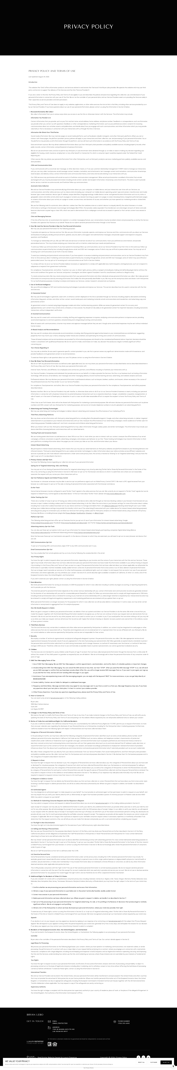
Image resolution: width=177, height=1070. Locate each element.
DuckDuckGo (81, 513)
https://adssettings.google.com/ (42, 523)
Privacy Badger (71, 513)
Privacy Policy (121, 1057)
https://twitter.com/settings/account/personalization (114, 523)
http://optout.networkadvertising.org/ (86, 532)
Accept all (166, 1062)
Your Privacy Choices (88, 1068)
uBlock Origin (98, 513)
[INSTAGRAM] (143, 1057)
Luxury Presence (70, 1057)
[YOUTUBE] (148, 1057)
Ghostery (89, 513)
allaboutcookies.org (110, 506)
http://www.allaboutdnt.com (115, 494)
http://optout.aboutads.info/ (40, 532)
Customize (153, 1062)
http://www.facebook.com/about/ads (74, 523)
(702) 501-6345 (124, 1023)
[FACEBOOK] (138, 1057)
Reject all (141, 1062)
